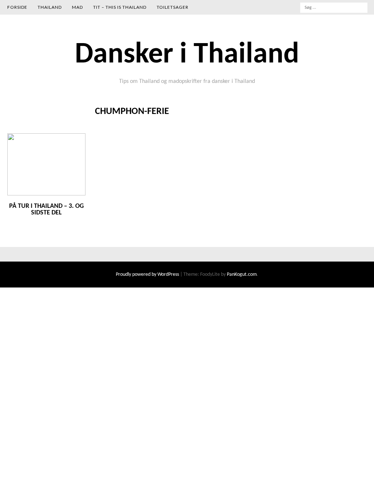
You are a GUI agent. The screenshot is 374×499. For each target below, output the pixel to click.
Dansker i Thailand (187, 55)
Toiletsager (172, 7)
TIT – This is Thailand (119, 7)
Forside (17, 7)
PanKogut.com (242, 274)
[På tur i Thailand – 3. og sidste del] (46, 194)
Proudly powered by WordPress (148, 274)
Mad (77, 7)
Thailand (50, 7)
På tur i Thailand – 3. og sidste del (46, 209)
